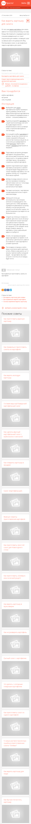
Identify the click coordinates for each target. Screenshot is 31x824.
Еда (8, 7)
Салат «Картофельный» (13, 491)
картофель (23, 121)
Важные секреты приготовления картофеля (14, 518)
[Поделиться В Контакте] (5, 290)
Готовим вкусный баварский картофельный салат (15, 404)
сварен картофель (15, 29)
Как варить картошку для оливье (14, 297)
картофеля (23, 134)
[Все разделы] (28, 3)
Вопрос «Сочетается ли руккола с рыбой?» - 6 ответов (16, 85)
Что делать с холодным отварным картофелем (13, 685)
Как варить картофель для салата (13, 76)
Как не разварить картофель (15, 632)
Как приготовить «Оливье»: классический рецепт (15, 577)
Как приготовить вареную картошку (14, 320)
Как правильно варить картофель (14, 299)
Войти (24, 3)
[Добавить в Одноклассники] (3, 290)
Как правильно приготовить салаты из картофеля (15, 348)
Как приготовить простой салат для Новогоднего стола (14, 547)
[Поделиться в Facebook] (8, 290)
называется (15, 146)
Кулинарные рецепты (15, 7)
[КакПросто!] (7, 3)
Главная (3, 7)
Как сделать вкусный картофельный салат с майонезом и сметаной (13, 434)
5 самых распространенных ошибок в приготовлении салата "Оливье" (15, 743)
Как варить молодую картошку (12, 376)
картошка (13, 144)
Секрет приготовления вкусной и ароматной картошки (13, 80)
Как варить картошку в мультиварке (13, 605)
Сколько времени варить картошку (15, 301)
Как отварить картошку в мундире (14, 463)
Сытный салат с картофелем (15, 658)
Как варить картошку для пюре (14, 772)
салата (18, 108)
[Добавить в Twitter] (11, 290)
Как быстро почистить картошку (13, 801)
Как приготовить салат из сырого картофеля (14, 713)
